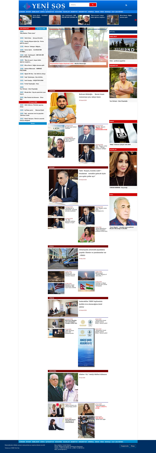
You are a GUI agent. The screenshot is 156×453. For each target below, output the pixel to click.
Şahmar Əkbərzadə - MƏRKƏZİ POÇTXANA (126, 16)
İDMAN (97, 11)
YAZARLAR (66, 11)
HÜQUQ (51, 298)
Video (102, 11)
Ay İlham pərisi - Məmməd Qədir (32, 110)
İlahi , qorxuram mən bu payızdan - (32, 114)
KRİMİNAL (91, 11)
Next (135, 20)
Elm (113, 11)
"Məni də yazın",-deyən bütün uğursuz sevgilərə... (69, 16)
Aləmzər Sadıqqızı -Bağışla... (30, 46)
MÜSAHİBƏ (58, 11)
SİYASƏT (28, 11)
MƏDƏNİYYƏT (83, 11)
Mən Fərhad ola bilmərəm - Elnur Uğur (32, 98)
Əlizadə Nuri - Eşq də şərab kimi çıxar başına (33, 93)
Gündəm (22, 11)
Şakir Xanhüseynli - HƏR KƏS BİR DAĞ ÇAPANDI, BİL (40, 16)
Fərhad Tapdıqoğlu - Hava (29, 83)
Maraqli (108, 11)
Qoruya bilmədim (31, 38)
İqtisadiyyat (50, 11)
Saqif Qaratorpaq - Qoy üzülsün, (31, 77)
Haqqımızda (125, 446)
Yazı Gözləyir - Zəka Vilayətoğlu (29, 88)
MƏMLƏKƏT (35, 11)
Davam (33, 123)
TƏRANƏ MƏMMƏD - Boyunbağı (118, 187)
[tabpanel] (78, 47)
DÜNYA (42, 11)
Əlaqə (133, 446)
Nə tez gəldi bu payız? (32, 42)
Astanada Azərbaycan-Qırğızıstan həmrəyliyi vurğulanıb (122, 117)
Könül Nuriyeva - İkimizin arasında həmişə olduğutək (32, 119)
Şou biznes (119, 11)
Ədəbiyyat (74, 11)
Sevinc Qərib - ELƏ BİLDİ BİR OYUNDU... (31, 50)
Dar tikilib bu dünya (32, 73)
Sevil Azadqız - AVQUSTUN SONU (31, 80)
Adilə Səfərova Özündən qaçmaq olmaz (32, 105)
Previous (20, 20)
